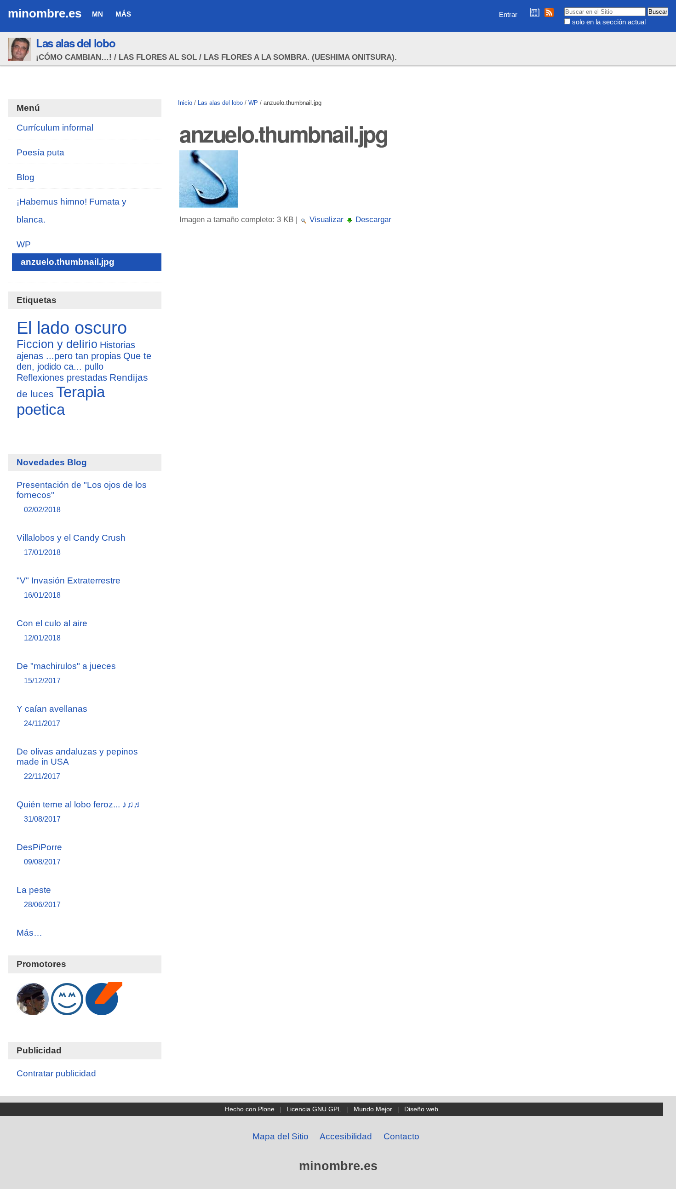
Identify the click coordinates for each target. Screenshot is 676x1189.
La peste (39, 897)
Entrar (508, 14)
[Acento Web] (104, 1010)
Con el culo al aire (52, 630)
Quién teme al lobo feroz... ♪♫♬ (79, 811)
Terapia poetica (61, 400)
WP (253, 102)
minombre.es (44, 13)
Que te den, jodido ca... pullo (84, 361)
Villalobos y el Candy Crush (71, 544)
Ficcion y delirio (57, 344)
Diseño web (421, 1109)
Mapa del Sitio (280, 1136)
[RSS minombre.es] (549, 12)
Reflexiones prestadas (62, 377)
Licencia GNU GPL (313, 1109)
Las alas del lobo (75, 43)
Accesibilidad (346, 1136)
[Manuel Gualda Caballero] (33, 1010)
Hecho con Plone (250, 1109)
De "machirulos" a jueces (66, 673)
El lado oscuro (72, 327)
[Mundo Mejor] (67, 1010)
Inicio (185, 102)
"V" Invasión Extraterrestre (68, 587)
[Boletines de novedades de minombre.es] (535, 12)
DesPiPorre (39, 854)
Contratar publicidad (56, 1073)
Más (123, 14)
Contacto (401, 1136)
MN (97, 14)
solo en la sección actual (609, 22)
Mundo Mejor (373, 1109)
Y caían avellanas (52, 715)
